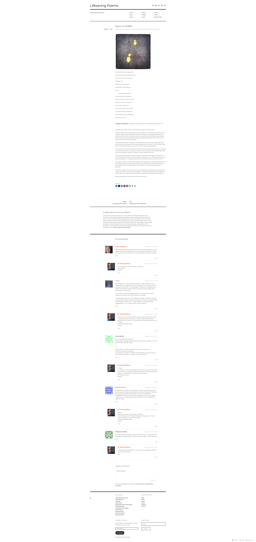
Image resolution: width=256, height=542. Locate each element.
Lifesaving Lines (119, 499)
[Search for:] (153, 524)
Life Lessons (132, 29)
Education (127, 29)
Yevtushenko (156, 29)
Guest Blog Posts (119, 506)
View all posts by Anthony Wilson (121, 227)
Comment (153, 480)
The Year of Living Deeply (122, 508)
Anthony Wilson (124, 263)
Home (131, 12)
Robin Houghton (121, 246)
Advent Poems (119, 509)
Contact (156, 15)
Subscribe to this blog (121, 520)
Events (143, 17)
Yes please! (120, 533)
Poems (143, 12)
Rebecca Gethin (120, 387)
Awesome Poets (158, 17)
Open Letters (118, 503)
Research (156, 12)
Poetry (148, 29)
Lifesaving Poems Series (121, 498)
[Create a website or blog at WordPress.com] (90, 498)
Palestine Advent (119, 515)
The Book (117, 501)
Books (131, 17)
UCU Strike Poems (120, 513)
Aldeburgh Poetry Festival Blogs (123, 504)
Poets (152, 29)
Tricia (117, 281)
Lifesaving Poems (104, 6)
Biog (142, 498)
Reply (156, 258)
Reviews (144, 15)
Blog (131, 15)
